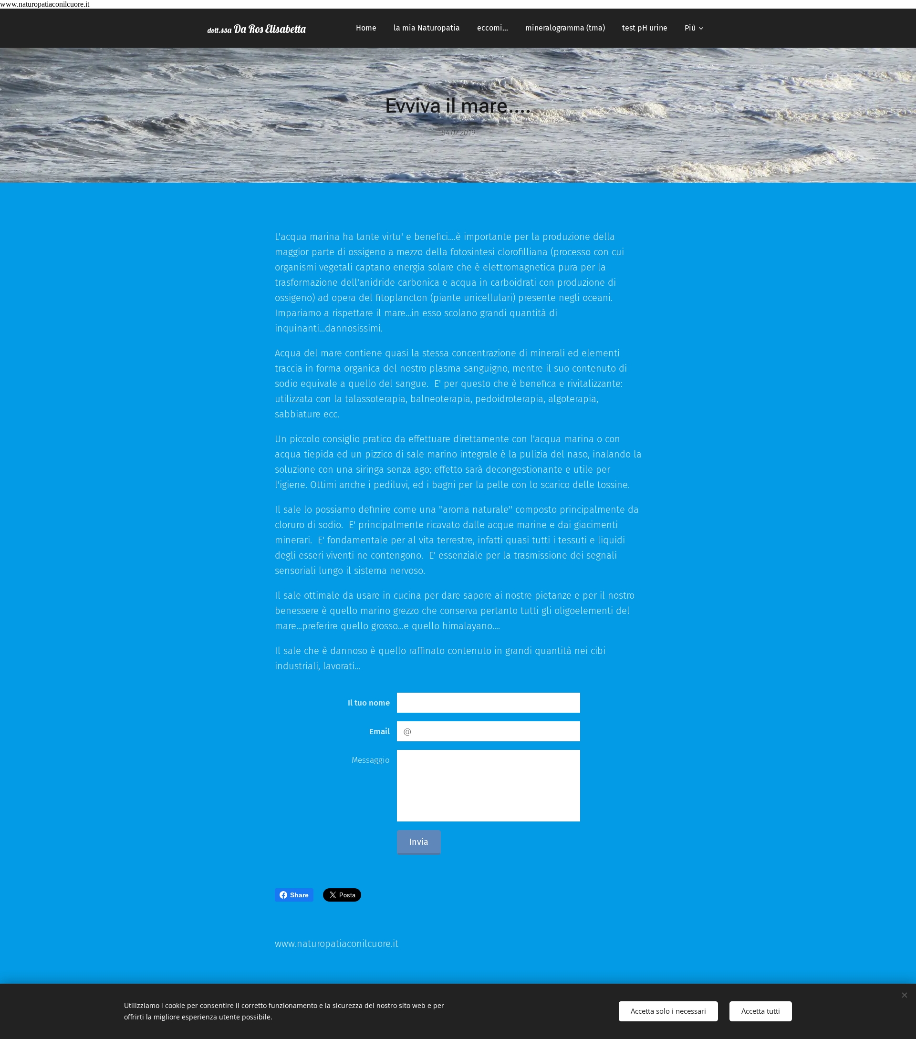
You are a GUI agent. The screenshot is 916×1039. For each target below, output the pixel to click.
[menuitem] (366, 28)
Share (299, 895)
